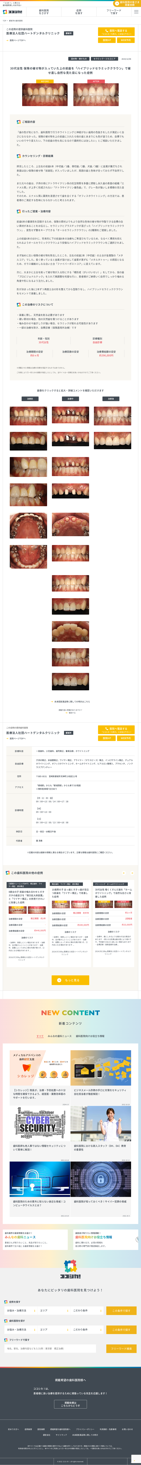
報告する (72, 713)
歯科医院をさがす (44, 11)
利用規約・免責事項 (108, 1429)
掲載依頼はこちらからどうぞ (70, 1404)
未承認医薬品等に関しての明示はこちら (72, 702)
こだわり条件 (80, 1310)
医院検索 (41, 1429)
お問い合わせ (127, 1429)
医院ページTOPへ (18, 40)
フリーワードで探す (114, 11)
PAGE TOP (134, 1462)
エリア (43, 1310)
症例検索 (28, 1429)
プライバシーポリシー (85, 1429)
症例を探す (79, 11)
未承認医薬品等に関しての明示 (85, 1435)
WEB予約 (126, 40)
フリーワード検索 (121, 1348)
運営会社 (46, 1435)
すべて (40, 1036)
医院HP (107, 40)
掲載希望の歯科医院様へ (60, 1429)
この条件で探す (121, 1310)
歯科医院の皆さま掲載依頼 (130, 3)
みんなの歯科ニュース (60, 1036)
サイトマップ (61, 1435)
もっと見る (72, 980)
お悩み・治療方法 (16, 1310)
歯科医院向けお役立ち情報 (90, 1036)
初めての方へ (13, 1429)
